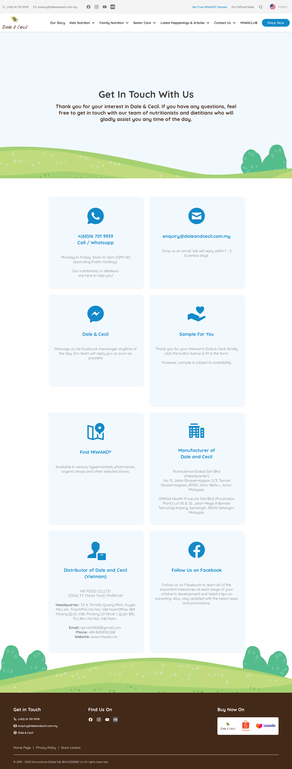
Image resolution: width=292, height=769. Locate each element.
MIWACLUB (248, 23)
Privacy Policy (46, 748)
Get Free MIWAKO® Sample (209, 7)
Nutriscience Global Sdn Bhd (49, 762)
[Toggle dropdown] (93, 22)
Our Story (57, 23)
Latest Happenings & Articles (183, 23)
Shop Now (276, 23)
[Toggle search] (260, 7)
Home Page (22, 748)
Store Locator (71, 748)
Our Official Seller (243, 7)
